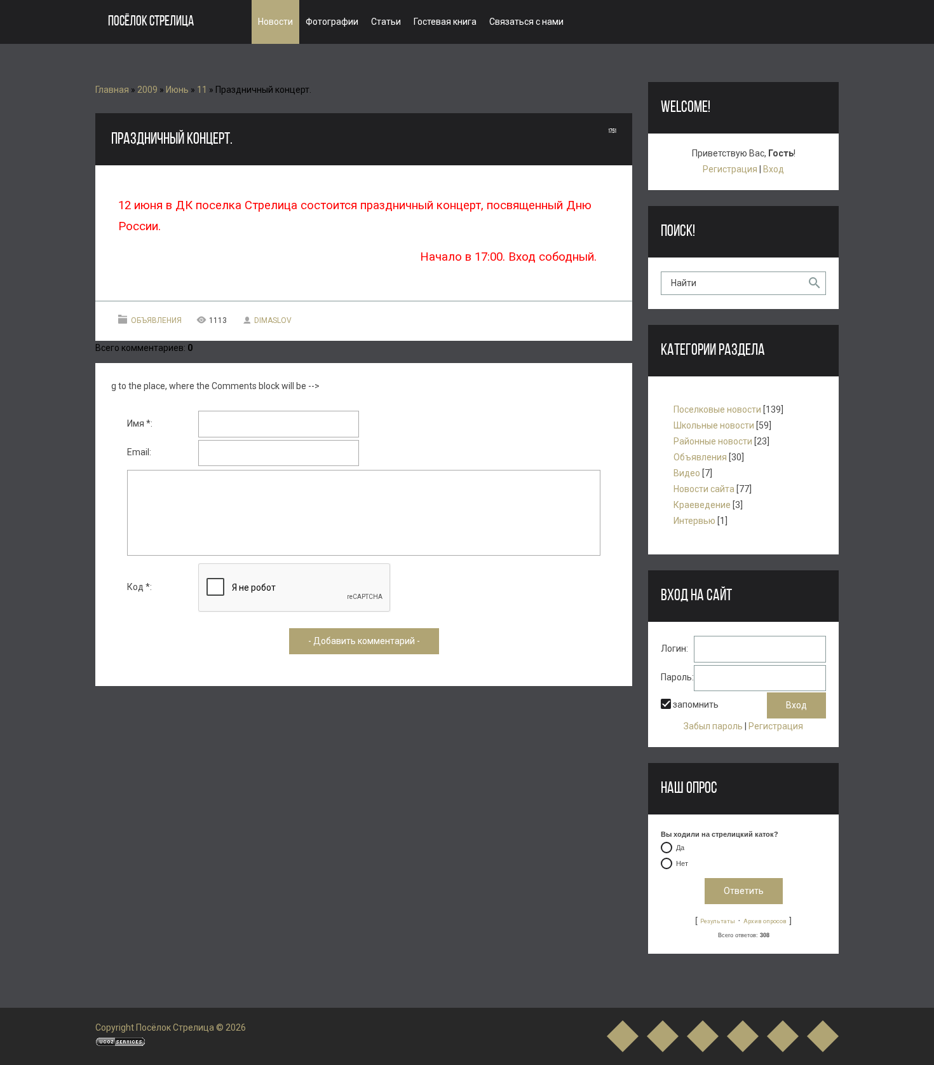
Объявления (156, 320)
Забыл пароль (713, 726)
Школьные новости (713, 425)
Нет (682, 863)
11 (202, 90)
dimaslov (273, 320)
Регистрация (730, 169)
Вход (773, 169)
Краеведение (702, 505)
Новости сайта (703, 489)
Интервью (694, 521)
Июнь (177, 90)
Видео (686, 473)
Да (680, 847)
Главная (112, 90)
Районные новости (712, 441)
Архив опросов (765, 920)
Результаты (717, 920)
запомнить (696, 704)
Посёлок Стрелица (151, 22)
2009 (147, 90)
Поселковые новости (717, 409)
